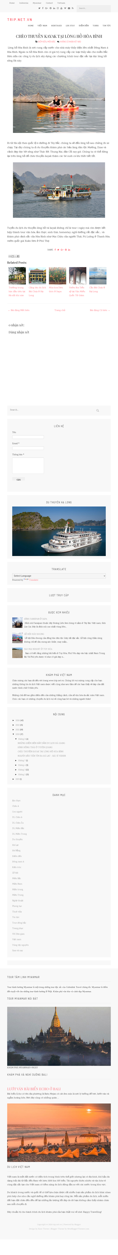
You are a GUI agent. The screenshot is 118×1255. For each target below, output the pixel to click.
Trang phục (17, 928)
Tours (96, 26)
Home (12, 3)
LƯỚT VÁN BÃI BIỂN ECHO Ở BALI (34, 1088)
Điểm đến (42, 41)
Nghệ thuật (17, 900)
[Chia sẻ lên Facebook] (18, 256)
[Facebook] (42, 8)
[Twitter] (39, 8)
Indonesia (23, 3)
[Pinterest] (51, 8)
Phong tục (17, 906)
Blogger (77, 1224)
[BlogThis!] (12, 256)
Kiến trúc (16, 867)
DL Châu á (17, 817)
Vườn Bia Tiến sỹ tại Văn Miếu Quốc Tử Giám (77, 291)
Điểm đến (84, 26)
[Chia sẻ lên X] (15, 256)
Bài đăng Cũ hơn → (100, 310)
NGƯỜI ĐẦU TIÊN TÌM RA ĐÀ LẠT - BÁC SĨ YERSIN (42, 756)
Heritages (56, 26)
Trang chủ (59, 310)
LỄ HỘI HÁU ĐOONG (34, 634)
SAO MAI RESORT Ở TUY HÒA (38, 649)
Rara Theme (43, 1229)
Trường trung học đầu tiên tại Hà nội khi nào (17, 291)
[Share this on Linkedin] (69, 249)
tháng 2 (21, 774)
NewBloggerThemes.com (78, 1229)
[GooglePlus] (46, 8)
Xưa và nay (17, 950)
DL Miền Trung (19, 834)
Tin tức (107, 26)
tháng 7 (21, 760)
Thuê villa (17, 912)
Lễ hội (15, 873)
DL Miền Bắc (18, 828)
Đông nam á (18, 862)
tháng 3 (21, 770)
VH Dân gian (18, 934)
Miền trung (17, 889)
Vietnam (61, 3)
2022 (18, 725)
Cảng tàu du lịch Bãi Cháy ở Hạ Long (37, 291)
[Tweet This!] (58, 249)
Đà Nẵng (16, 850)
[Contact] (69, 8)
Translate (33, 580)
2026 (18, 720)
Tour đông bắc (19, 923)
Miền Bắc (51, 41)
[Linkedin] (54, 8)
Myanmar (37, 3)
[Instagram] (58, 8)
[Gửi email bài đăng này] (9, 256)
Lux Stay (70, 26)
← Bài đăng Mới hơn (18, 310)
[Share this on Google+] (62, 249)
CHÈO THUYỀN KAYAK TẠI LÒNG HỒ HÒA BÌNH (59, 36)
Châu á (15, 806)
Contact (49, 3)
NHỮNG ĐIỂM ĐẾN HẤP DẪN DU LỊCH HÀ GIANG (41, 743)
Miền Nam (17, 884)
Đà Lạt (15, 845)
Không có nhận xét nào (70, 41)
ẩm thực (16, 800)
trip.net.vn (20, 20)
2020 (18, 734)
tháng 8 (21, 739)
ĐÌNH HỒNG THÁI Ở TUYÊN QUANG (35, 747)
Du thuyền (17, 839)
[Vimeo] (65, 8)
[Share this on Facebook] (55, 249)
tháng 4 (22, 765)
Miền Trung (17, 895)
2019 (17, 779)
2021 (17, 729)
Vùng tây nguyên (20, 945)
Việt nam (42, 26)
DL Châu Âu (18, 823)
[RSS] (73, 8)
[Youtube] (61, 8)
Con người (17, 812)
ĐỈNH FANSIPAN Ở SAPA (35, 619)
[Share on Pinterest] (65, 249)
